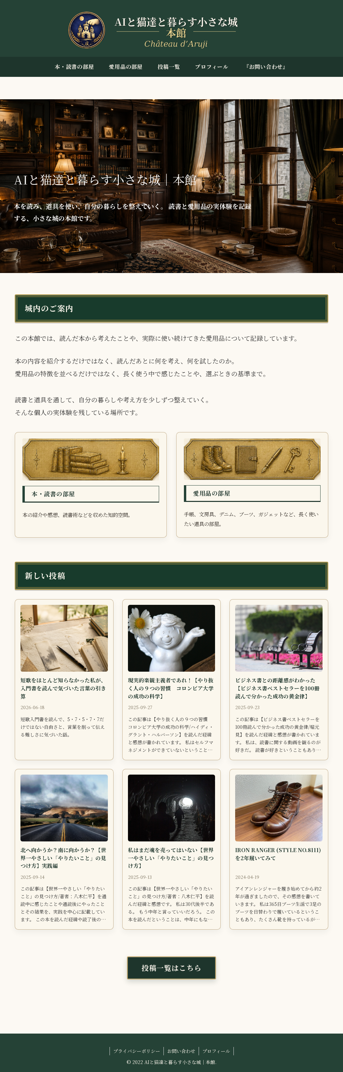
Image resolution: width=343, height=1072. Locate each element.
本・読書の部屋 (53, 494)
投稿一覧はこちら (171, 967)
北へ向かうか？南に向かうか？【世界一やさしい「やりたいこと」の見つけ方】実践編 (63, 857)
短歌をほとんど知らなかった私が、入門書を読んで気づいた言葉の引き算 (63, 688)
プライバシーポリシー (136, 1051)
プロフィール (216, 1051)
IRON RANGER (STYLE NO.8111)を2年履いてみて (278, 853)
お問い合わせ (181, 1051)
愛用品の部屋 (211, 493)
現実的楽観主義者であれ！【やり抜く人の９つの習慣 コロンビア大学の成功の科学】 (171, 688)
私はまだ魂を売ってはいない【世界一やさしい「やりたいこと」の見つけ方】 (171, 857)
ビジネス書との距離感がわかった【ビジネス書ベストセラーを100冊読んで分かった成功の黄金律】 (277, 688)
